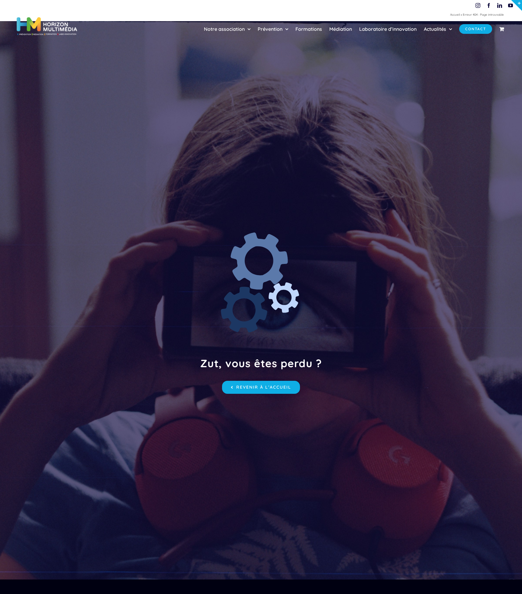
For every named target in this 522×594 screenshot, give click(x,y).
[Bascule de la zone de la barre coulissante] (516, 5)
